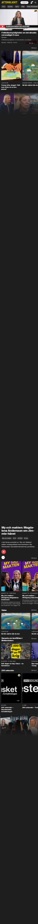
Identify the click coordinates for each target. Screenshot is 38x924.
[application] (19, 19)
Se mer (31, 43)
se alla (34, 48)
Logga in (24, 2)
